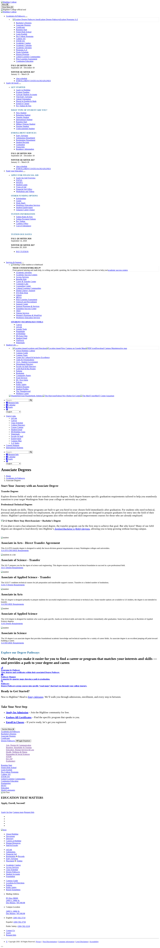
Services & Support (14, 262)
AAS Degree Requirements (12, 623)
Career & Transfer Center (26, 281)
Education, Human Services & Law (20, 750)
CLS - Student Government (27, 362)
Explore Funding (22, 92)
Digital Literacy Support (25, 290)
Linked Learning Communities (28, 57)
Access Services (22, 277)
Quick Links (11, 416)
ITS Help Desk (22, 293)
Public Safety (21, 384)
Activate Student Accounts (26, 94)
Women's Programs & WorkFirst (29, 315)
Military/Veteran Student (25, 124)
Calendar (11, 405)
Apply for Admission (17, 712)
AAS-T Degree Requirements (13, 585)
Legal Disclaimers (82, 942)
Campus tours (18, 812)
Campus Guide (22, 353)
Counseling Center (23, 286)
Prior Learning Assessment (26, 59)
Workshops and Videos (25, 191)
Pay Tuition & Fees (23, 106)
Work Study (21, 203)
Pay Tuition (20, 221)
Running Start (21, 30)
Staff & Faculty (12, 845)
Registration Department (25, 140)
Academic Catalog (23, 43)
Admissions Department (25, 138)
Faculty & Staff (17, 436)
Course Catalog (17, 427)
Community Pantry (23, 375)
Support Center (22, 304)
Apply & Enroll (12, 83)
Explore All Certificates (19, 717)
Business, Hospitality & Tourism (19, 747)
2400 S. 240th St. (13, 900)
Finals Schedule (22, 52)
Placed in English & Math (26, 101)
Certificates (20, 27)
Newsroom (10, 836)
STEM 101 (20, 41)
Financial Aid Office (24, 189)
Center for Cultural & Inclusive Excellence (33, 357)
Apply (10, 407)
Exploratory (10, 761)
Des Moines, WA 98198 (15, 903)
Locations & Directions (15, 883)
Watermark (20, 343)
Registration (11, 856)
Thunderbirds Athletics (34, 396)
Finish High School (23, 32)
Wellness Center (22, 393)
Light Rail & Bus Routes (26, 369)
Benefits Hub (21, 279)
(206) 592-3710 (19, 918)
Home (8, 476)
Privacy (38, 942)
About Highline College (25, 351)
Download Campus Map (105, 348)
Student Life (11, 345)
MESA (19, 297)
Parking (19, 371)
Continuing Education (24, 61)
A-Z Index (15, 443)
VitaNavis (20, 340)
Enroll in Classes (22, 103)
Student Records (22, 142)
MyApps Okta (21, 336)
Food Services (21, 378)
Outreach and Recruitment (26, 302)
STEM (8, 756)
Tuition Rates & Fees (24, 217)
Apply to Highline (23, 90)
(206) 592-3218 (24, 926)
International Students (14, 448)
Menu (4, 5)
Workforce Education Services (28, 205)
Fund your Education (14, 171)
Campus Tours (22, 355)
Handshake (20, 331)
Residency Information (25, 149)
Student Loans (21, 185)
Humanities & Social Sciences (18, 754)
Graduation (20, 145)
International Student (24, 119)
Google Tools (21, 329)
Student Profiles (22, 389)
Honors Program (22, 54)
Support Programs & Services (27, 306)
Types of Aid (21, 187)
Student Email (21, 338)
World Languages (8, 790)
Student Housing (22, 387)
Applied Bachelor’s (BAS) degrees (72, 528)
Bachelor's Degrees (8, 734)
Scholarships (21, 198)
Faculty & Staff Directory (26, 366)
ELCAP (9, 759)
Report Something (13, 890)
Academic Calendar (24, 45)
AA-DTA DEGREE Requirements (15, 550)
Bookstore (20, 373)
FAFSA (19, 180)
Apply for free (6, 812)
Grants (18, 201)
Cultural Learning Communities (28, 288)
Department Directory (24, 364)
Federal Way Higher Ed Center (68, 396)
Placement (10, 861)
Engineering (6, 783)
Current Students (12, 445)
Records (21, 856)
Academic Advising (24, 48)
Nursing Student (22, 126)
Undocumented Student (25, 129)
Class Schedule (17, 423)
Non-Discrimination (50, 942)
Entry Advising (22, 136)
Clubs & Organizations (25, 360)
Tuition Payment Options (26, 219)
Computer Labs (22, 284)
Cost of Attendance (23, 226)
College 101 (21, 39)
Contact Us (10, 930)
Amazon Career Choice (25, 210)
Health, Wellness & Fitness (16, 752)
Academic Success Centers (26, 275)
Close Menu (6, 7)
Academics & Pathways (15, 16)
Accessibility (94, 942)
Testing (19, 861)
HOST (3, 786)
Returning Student (23, 115)
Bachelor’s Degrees (24, 23)
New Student (21, 113)
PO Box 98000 (12, 898)
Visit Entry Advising (24, 97)
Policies (19, 382)
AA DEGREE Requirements (12, 604)
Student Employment (24, 207)
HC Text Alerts (22, 380)
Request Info (13, 403)
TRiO (18, 311)
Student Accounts (13, 874)
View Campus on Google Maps (73, 348)
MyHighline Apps (18, 432)
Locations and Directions (37, 348)
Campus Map (16, 441)
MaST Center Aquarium (104, 396)
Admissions (11, 852)
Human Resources (13, 843)
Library (19, 295)
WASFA (19, 182)
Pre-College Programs (24, 36)
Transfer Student (22, 117)
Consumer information (66, 942)
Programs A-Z (21, 50)
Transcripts (20, 147)
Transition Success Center (26, 309)
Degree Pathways (8, 741)
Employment (16, 439)
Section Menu (7, 729)
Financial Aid (11, 854)
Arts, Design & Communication (18, 745)
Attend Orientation (23, 99)
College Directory (18, 425)
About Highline (12, 834)
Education (5, 788)
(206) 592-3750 (19, 922)
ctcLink (19, 327)
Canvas (19, 325)
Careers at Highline (13, 841)
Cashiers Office (22, 223)
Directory (10, 839)
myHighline (20, 334)
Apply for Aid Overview (26, 178)
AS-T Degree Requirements (12, 568)
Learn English (21, 34)
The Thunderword (23, 391)
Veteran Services (22, 313)
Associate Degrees (23, 25)
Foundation (10, 876)
